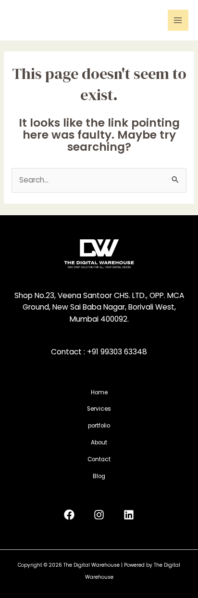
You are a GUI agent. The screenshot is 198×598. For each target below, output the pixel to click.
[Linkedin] (129, 514)
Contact (99, 459)
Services (99, 409)
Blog (99, 476)
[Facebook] (69, 514)
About (99, 442)
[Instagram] (99, 514)
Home (99, 392)
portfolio (99, 425)
